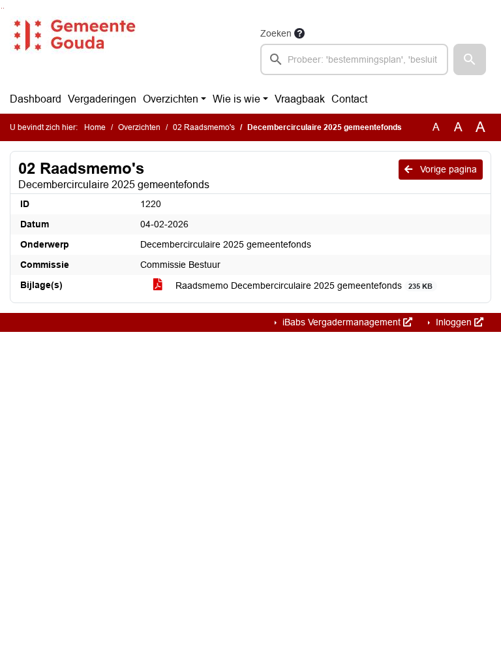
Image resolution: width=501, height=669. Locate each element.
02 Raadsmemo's (204, 127)
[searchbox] (354, 59)
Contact (349, 99)
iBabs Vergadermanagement (341, 322)
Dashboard (35, 99)
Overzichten (170, 99)
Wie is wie (236, 99)
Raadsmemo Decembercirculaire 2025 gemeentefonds (303, 285)
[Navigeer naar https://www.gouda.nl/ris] (74, 50)
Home (95, 127)
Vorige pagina (447, 169)
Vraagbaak (300, 99)
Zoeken (276, 33)
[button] (469, 59)
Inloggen (453, 322)
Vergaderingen (102, 99)
